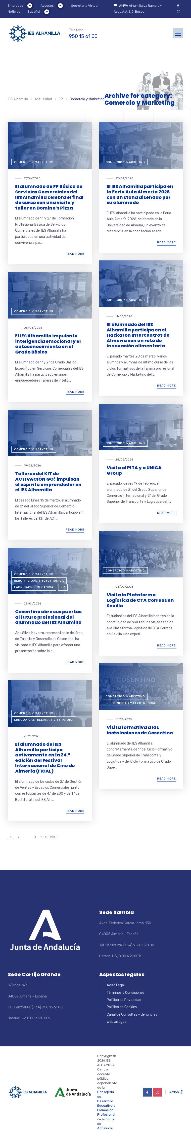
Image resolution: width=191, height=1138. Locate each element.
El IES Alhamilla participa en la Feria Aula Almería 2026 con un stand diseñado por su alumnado (140, 194)
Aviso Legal (116, 985)
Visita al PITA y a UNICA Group (134, 470)
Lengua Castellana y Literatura (44, 719)
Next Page (50, 837)
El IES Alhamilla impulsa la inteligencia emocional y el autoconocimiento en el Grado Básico (48, 344)
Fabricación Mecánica (33, 587)
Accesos (47, 5)
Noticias (14, 11)
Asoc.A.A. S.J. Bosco (129, 11)
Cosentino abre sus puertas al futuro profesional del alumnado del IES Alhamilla (48, 616)
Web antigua (117, 1022)
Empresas (15, 5)
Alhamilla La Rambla (144, 5)
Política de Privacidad (124, 1000)
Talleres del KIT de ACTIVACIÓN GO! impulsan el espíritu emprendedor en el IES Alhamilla (48, 481)
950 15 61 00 (83, 36)
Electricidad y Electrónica (39, 580)
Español (34, 11)
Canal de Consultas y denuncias (132, 1014)
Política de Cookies (122, 1007)
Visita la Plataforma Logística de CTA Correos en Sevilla (140, 600)
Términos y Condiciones (125, 993)
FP (63, 587)
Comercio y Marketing (33, 162)
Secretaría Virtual (84, 5)
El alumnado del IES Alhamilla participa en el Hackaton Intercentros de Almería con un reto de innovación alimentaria (138, 335)
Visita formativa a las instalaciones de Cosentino (140, 730)
